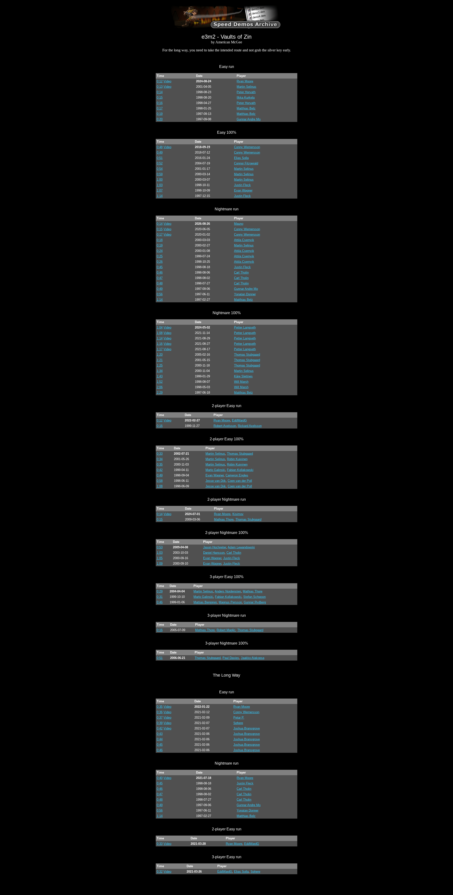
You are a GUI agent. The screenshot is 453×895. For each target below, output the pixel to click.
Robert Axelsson (225, 426)
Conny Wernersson (247, 147)
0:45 (160, 267)
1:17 (160, 349)
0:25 (160, 256)
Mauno (238, 223)
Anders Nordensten (228, 591)
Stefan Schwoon (254, 597)
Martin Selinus (246, 86)
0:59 (160, 174)
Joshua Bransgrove (246, 728)
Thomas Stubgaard (247, 354)
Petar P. (238, 717)
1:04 (160, 327)
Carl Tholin (241, 272)
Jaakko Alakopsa (252, 658)
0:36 (160, 712)
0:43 (160, 734)
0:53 (160, 547)
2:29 (160, 392)
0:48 (160, 147)
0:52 (160, 163)
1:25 (160, 365)
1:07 (160, 190)
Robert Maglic (226, 630)
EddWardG (239, 420)
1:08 (160, 333)
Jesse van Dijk (216, 481)
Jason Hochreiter (214, 547)
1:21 (160, 360)
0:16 (160, 103)
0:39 (160, 723)
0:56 (160, 294)
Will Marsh (241, 381)
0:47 (160, 278)
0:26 (160, 261)
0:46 (160, 272)
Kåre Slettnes (243, 376)
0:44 (160, 739)
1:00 (160, 179)
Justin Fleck (242, 185)
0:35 (160, 464)
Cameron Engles (237, 475)
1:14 (160, 196)
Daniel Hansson (214, 552)
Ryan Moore (245, 81)
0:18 (160, 240)
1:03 (160, 185)
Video (167, 81)
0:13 (160, 86)
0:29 (160, 591)
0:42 (160, 470)
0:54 (160, 169)
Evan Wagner (243, 190)
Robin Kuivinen (237, 459)
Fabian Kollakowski (240, 470)
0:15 (160, 97)
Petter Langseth (245, 327)
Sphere (238, 723)
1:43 (160, 376)
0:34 (160, 459)
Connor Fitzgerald (246, 163)
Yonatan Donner (245, 294)
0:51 (160, 158)
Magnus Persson (230, 602)
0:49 (160, 152)
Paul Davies (230, 658)
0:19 (160, 114)
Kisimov (237, 514)
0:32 (160, 871)
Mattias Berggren (205, 602)
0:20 (160, 119)
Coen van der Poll (240, 481)
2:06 (160, 387)
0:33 (160, 453)
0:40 (160, 778)
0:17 (160, 108)
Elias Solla (241, 158)
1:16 (160, 344)
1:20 (160, 354)
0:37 (160, 717)
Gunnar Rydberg (255, 602)
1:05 (160, 558)
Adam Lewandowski (241, 547)
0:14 (160, 92)
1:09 (160, 563)
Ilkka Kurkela (246, 97)
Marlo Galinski (215, 470)
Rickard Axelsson (250, 426)
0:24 (160, 251)
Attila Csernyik (244, 240)
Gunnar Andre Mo (248, 119)
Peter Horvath (246, 92)
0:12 (160, 81)
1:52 (160, 381)
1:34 (160, 371)
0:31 (160, 597)
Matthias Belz (246, 108)
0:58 (160, 481)
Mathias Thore (224, 519)
